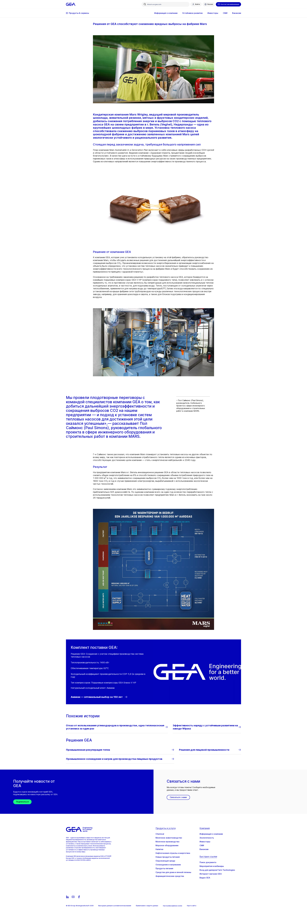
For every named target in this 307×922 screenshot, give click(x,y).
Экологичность (207, 838)
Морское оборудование (167, 845)
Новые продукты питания (168, 857)
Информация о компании (211, 834)
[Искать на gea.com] (144, 4)
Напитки (159, 849)
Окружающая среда (165, 861)
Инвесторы (205, 841)
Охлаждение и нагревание (168, 864)
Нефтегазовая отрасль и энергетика (173, 853)
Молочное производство (167, 841)
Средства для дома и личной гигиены (173, 872)
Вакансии (204, 849)
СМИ (202, 845)
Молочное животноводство (169, 838)
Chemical (160, 834)
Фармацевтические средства (170, 876)
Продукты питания (164, 868)
